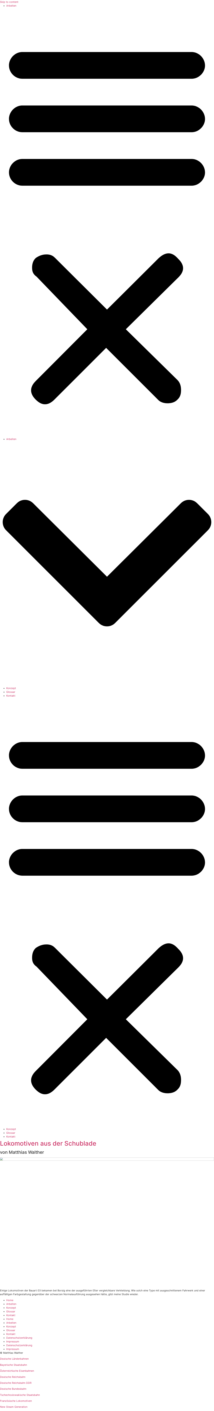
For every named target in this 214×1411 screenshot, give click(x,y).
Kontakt (10, 695)
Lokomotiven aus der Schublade (48, 1143)
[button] (107, 222)
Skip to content (9, 1)
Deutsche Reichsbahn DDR (15, 1382)
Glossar (10, 691)
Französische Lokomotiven (16, 1400)
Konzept (11, 688)
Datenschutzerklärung (19, 1337)
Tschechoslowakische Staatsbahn (20, 1394)
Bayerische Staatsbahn (13, 1364)
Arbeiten (11, 5)
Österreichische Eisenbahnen (17, 1370)
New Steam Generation (13, 1406)
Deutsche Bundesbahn (13, 1388)
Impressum (12, 1341)
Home (9, 1300)
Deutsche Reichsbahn (12, 1376)
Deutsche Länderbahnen (14, 1358)
